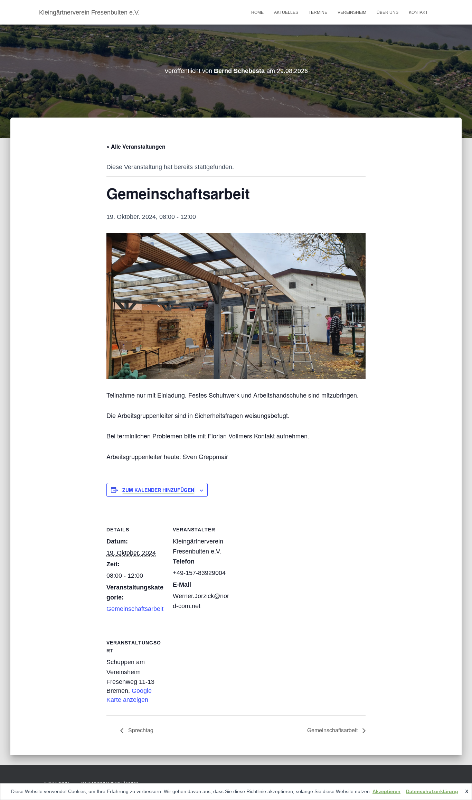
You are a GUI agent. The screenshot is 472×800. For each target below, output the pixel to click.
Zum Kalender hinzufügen (158, 489)
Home (257, 12)
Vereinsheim (352, 12)
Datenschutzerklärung (432, 791)
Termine (318, 12)
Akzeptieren (386, 791)
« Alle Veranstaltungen (136, 146)
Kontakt (418, 12)
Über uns (387, 12)
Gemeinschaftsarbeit (134, 608)
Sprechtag (140, 730)
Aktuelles (286, 12)
